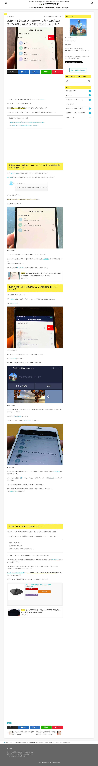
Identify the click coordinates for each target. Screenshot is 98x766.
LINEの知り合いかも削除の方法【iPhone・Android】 (24, 125)
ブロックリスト (28, 420)
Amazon (44, 591)
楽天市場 (31, 588)
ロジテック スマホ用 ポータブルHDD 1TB (37, 584)
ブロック (13, 303)
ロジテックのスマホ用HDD (14, 572)
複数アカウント (13, 491)
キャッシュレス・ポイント (74, 108)
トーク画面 (57, 471)
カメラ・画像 (70, 104)
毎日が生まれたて (46, 762)
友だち (13, 299)
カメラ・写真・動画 (49, 7)
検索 (21, 478)
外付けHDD (55, 559)
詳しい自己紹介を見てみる (78, 70)
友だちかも (10, 177)
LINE (6, 14)
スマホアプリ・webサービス (36, 7)
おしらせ (69, 95)
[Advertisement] (35, 85)
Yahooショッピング (32, 594)
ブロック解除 (17, 416)
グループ (51, 478)
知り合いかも (14, 173)
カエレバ (32, 586)
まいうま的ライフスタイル (74, 99)
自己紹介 (58, 7)
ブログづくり (70, 117)
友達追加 (46, 259)
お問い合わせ (65, 7)
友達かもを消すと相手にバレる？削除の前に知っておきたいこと (27, 122)
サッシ (41, 99)
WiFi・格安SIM (71, 90)
